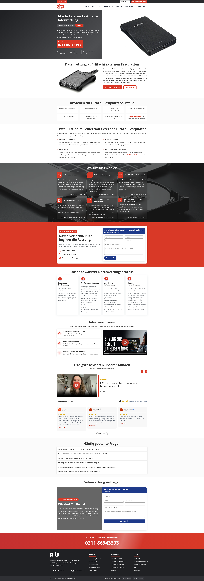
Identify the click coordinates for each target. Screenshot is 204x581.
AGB (135, 567)
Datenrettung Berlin (116, 558)
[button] (125, 342)
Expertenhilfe (110, 258)
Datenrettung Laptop (94, 567)
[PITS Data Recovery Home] (60, 6)
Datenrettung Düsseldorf (117, 561)
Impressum (137, 570)
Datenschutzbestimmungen (141, 561)
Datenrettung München (117, 564)
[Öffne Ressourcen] (145, 6)
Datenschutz (137, 558)
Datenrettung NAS (93, 570)
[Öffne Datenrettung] (112, 6)
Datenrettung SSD (93, 564)
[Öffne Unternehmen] (134, 6)
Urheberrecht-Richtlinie (140, 564)
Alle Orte (113, 570)
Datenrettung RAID (94, 562)
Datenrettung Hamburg (117, 567)
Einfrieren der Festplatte (135, 155)
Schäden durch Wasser (134, 116)
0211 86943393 (102, 542)
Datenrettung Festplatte (95, 559)
